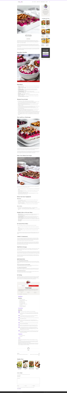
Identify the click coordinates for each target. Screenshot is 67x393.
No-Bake (28, 34)
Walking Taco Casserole (47, 36)
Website (34, 385)
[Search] (49, 59)
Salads (30, 34)
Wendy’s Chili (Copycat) (43, 36)
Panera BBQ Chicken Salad (43, 27)
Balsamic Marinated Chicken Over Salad (31, 368)
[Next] (39, 364)
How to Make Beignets (37, 368)
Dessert (26, 34)
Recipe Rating (18, 375)
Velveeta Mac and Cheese (42, 45)
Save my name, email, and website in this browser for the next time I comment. (26, 387)
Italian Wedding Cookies (25, 368)
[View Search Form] (49, 1)
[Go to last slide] (17, 364)
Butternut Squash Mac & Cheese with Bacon (22, 354)
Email (26, 385)
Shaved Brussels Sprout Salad (20, 368)
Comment (18, 378)
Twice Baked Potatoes (47, 45)
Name (18, 385)
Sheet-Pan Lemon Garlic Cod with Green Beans (35, 354)
